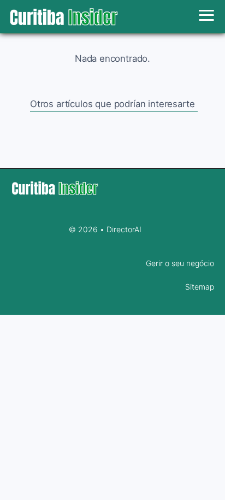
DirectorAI (123, 229)
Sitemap (199, 286)
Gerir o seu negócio (180, 263)
